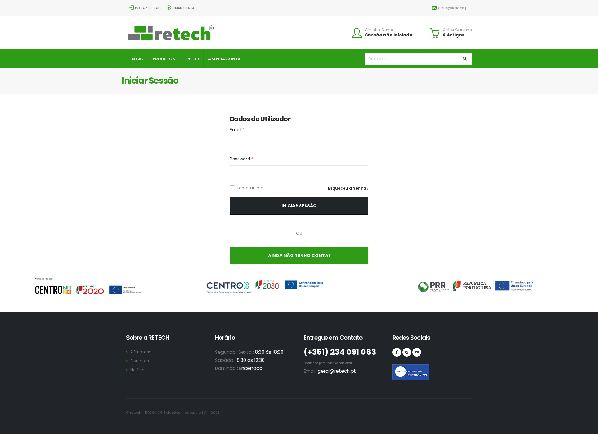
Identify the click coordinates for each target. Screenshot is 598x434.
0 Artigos (453, 35)
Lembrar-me (250, 188)
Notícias (138, 369)
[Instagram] (406, 352)
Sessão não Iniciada (388, 35)
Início (137, 59)
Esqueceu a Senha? (348, 188)
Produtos (164, 59)
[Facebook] (396, 352)
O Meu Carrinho (457, 30)
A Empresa (141, 351)
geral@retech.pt (453, 8)
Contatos (139, 360)
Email (237, 130)
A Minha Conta (379, 30)
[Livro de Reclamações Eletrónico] (396, 368)
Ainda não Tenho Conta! (299, 255)
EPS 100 (191, 59)
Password (242, 159)
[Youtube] (416, 352)
